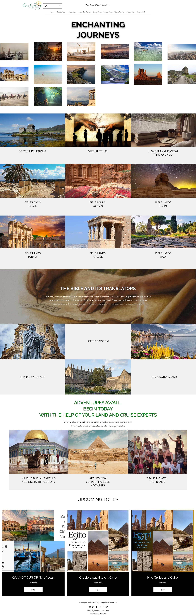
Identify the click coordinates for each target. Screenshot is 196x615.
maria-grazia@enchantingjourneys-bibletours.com (98, 602)
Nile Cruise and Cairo (162, 577)
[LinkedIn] (93, 607)
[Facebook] (96, 607)
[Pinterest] (103, 607)
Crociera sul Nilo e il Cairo (98, 577)
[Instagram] (90, 607)
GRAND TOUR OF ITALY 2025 (33, 577)
